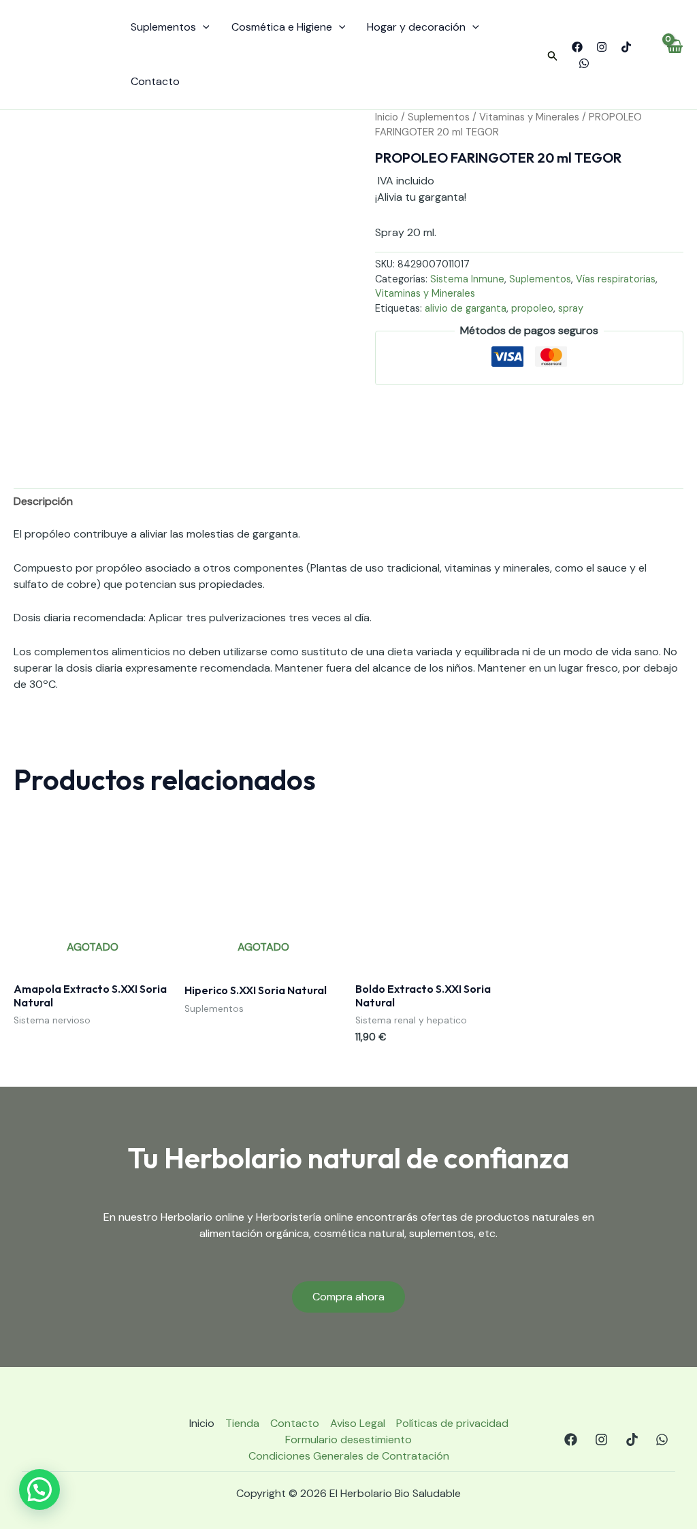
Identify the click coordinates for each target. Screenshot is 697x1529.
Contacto (155, 81)
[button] (552, 56)
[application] (203, 27)
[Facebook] (577, 47)
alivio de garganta (465, 308)
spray (570, 308)
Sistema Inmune (467, 279)
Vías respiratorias (615, 279)
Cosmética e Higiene (281, 27)
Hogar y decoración (416, 27)
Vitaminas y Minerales (529, 117)
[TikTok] (626, 47)
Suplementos (163, 27)
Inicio (386, 117)
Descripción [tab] (43, 501)
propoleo (532, 308)
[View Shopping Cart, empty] (674, 54)
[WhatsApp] (584, 63)
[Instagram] (601, 47)
